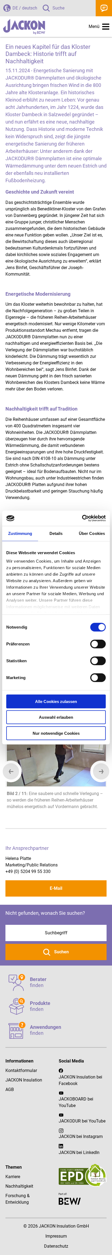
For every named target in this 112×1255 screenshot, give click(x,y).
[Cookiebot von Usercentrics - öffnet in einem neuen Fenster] (82, 518)
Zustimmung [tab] (20, 533)
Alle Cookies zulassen (56, 701)
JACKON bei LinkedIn (79, 1152)
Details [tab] (56, 533)
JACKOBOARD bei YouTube (76, 1102)
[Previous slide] (11, 771)
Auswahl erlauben (56, 717)
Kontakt (104, 8)
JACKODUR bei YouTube (82, 1121)
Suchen (61, 951)
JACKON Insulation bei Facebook (80, 1080)
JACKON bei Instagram (81, 1136)
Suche (58, 8)
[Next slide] (101, 771)
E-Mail (56, 888)
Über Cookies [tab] (92, 533)
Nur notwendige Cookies (56, 733)
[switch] (98, 643)
